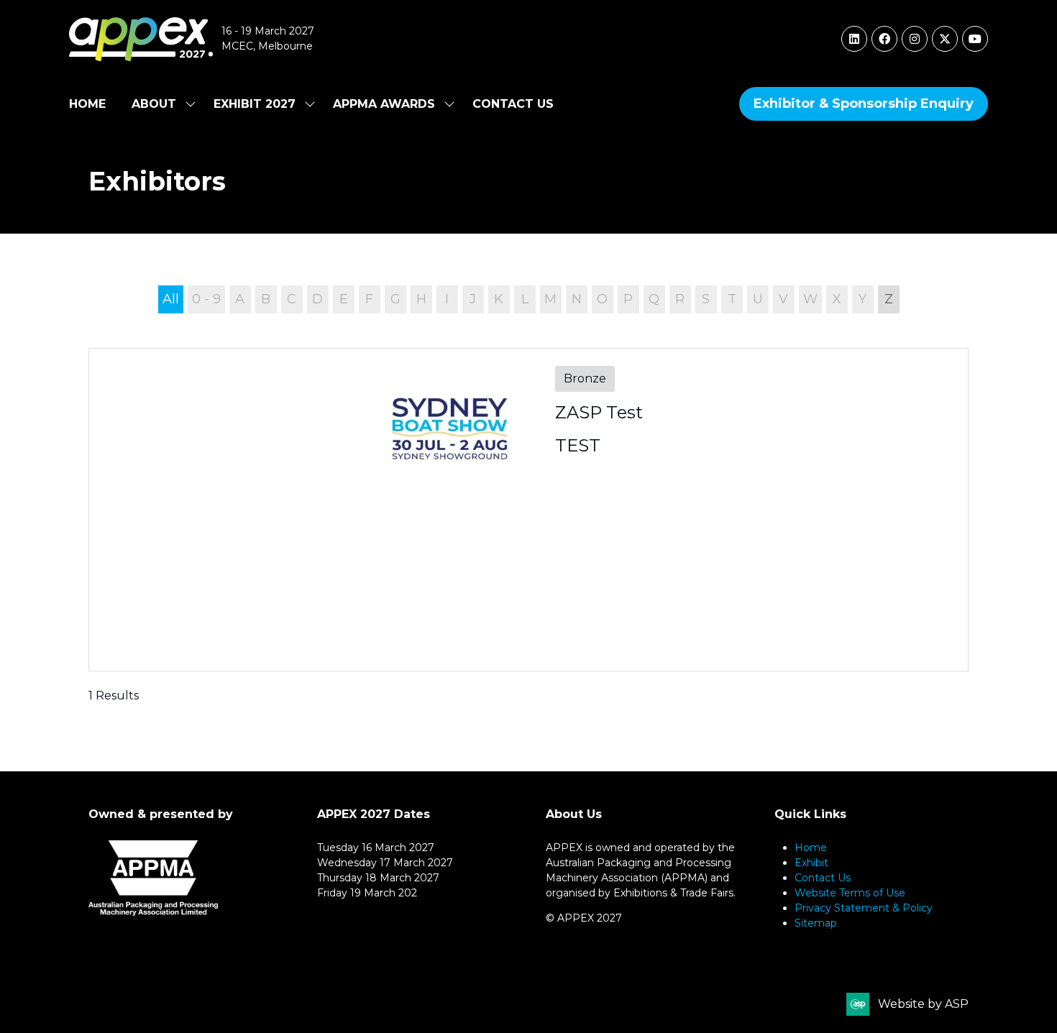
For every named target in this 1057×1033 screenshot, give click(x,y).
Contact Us (513, 104)
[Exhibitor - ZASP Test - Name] (528, 510)
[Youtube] (975, 39)
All (171, 299)
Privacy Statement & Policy (864, 907)
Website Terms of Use (850, 892)
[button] (863, 104)
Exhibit (811, 862)
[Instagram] (915, 39)
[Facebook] (884, 39)
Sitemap (816, 923)
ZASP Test (599, 412)
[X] (945, 39)
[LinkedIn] (854, 39)
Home (87, 104)
